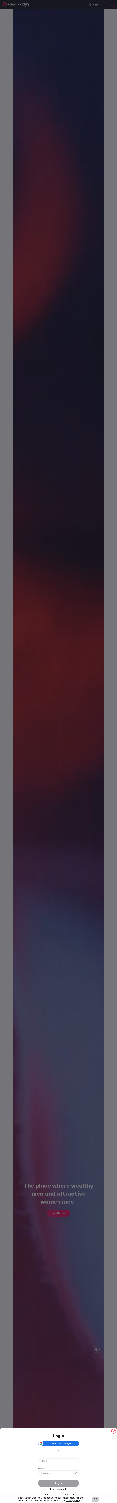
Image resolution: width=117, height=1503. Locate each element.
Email (40, 1456)
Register (71, 1495)
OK (95, 1499)
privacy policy (73, 1500)
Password (42, 1468)
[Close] (113, 1431)
